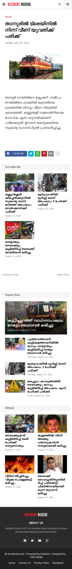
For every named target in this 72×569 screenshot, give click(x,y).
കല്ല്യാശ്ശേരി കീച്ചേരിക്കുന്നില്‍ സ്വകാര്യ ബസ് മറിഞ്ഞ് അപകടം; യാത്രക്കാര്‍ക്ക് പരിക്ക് (18, 203)
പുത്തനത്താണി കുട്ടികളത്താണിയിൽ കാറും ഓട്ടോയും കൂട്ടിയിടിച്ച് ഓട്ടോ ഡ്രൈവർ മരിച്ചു (42, 346)
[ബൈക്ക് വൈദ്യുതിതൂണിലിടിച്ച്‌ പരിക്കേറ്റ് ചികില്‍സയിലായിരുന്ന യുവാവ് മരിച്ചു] (52, 464)
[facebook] (25, 540)
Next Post (63, 275)
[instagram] (47, 540)
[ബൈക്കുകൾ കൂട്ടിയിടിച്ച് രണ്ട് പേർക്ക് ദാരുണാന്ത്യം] (19, 423)
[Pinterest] (44, 154)
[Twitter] (31, 154)
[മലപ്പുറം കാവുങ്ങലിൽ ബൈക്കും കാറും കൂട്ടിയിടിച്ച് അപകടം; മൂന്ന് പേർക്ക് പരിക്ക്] (15, 386)
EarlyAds (45, 554)
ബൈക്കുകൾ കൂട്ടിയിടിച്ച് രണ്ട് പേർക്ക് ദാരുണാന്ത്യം (16, 441)
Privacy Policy (41, 563)
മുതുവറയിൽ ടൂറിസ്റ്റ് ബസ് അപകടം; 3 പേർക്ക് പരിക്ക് (52, 200)
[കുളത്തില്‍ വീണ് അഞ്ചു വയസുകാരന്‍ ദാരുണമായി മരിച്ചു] (52, 423)
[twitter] (32, 540)
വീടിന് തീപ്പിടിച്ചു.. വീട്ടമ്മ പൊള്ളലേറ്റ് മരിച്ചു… (18, 480)
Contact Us (25, 563)
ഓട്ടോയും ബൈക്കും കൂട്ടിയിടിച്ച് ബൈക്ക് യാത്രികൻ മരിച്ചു (19, 247)
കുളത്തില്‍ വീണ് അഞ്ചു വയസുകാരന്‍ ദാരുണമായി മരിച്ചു (52, 441)
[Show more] (57, 154)
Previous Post (11, 275)
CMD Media (36, 557)
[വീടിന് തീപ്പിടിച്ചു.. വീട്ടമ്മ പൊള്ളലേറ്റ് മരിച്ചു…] (19, 464)
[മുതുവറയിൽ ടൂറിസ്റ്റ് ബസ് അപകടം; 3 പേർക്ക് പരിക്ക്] (52, 182)
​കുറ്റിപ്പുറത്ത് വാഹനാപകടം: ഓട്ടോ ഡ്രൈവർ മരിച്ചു (36, 323)
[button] (4, 4)
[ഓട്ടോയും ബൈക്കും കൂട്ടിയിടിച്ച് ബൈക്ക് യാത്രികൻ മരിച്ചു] (19, 230)
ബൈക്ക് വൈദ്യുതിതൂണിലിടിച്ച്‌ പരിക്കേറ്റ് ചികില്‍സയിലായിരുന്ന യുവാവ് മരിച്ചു (51, 485)
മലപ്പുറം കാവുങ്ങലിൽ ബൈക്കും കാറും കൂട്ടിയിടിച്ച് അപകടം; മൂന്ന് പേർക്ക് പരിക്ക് (46, 387)
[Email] (51, 154)
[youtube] (40, 540)
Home (8, 17)
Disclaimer (58, 563)
